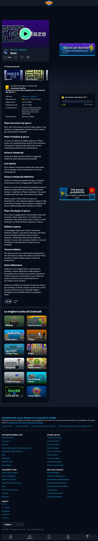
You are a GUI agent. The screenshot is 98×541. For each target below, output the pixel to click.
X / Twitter (6, 508)
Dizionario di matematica (11, 483)
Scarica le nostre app (55, 465)
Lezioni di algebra (8, 476)
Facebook (5, 514)
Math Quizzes (52, 490)
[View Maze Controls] (28, 57)
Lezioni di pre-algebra (10, 473)
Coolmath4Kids (53, 473)
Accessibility (6, 465)
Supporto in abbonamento (12, 451)
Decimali (5, 493)
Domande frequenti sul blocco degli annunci (75, 426)
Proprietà (5, 497)
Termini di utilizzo (22, 426)
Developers (6, 458)
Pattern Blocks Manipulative (57, 486)
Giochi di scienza (53, 458)
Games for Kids (7, 438)
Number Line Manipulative (57, 483)
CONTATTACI (7, 462)
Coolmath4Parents (54, 497)
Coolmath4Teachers (55, 493)
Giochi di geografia (54, 462)
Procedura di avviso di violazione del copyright (25, 423)
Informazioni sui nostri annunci (43, 426)
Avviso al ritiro (7, 426)
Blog (3, 455)
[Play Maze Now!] (25, 34)
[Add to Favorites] (22, 57)
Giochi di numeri (53, 445)
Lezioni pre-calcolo (9, 480)
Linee (4, 486)
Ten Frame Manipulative (56, 476)
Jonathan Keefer (18, 88)
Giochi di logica (53, 448)
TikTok (4, 504)
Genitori (5, 445)
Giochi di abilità (53, 441)
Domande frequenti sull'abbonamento (16, 448)
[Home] (49, 3)
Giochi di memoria (54, 451)
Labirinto (23, 50)
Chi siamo (5, 441)
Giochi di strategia (54, 438)
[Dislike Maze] (15, 57)
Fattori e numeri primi (10, 490)
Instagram (6, 511)
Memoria (14, 50)
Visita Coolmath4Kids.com (77, 51)
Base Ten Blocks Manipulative (58, 480)
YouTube (5, 518)
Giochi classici (52, 455)
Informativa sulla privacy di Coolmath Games (29, 418)
